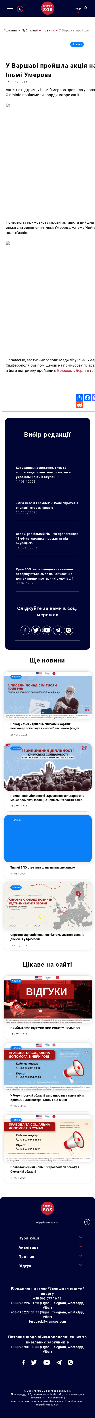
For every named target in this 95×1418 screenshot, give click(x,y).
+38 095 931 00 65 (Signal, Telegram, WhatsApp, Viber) (47, 1349)
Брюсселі (65, 370)
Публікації (29, 1238)
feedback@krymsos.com (47, 1321)
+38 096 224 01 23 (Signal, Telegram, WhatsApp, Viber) (47, 1305)
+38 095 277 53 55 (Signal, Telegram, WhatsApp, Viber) (47, 1314)
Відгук (25, 1266)
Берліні (82, 370)
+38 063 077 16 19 (47, 1298)
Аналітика (29, 1247)
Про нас (26, 1256)
